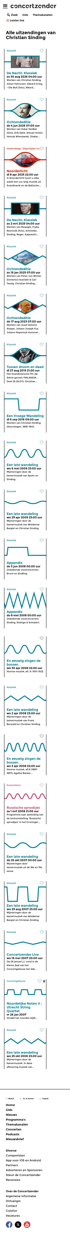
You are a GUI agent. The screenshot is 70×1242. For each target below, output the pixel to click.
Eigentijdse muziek (34, 148)
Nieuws (11, 1115)
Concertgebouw (16, 981)
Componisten (15, 1155)
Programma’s (16, 1119)
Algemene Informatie (21, 1196)
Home (10, 1105)
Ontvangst (13, 1201)
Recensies (13, 1179)
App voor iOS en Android (23, 1160)
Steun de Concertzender (23, 1175)
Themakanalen (42, 14)
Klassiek (11, 50)
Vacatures (13, 1215)
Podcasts (12, 1134)
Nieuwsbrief (15, 1139)
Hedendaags (14, 148)
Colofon (11, 1210)
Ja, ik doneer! (28, 1099)
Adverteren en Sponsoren (24, 1170)
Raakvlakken (14, 785)
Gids (25, 14)
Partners (12, 1165)
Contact (11, 1206)
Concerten (13, 1129)
